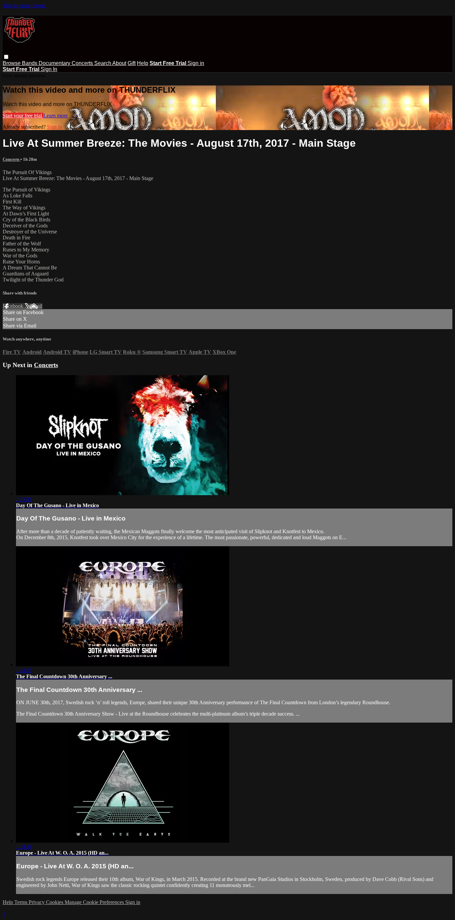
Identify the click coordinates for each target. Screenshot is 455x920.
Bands (30, 63)
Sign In (49, 69)
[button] (6, 57)
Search (103, 63)
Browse (12, 63)
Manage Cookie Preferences (95, 902)
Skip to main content (24, 5)
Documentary (55, 63)
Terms (21, 902)
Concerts (83, 63)
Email (36, 306)
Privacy (37, 902)
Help (142, 63)
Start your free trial (23, 115)
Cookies (55, 902)
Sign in (196, 63)
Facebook (14, 306)
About (119, 63)
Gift (132, 63)
